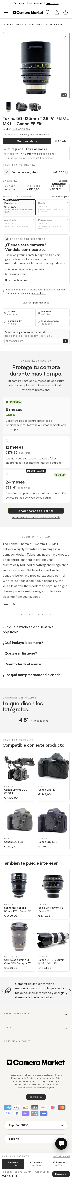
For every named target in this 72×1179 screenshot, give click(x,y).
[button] (65, 12)
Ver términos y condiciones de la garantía (36, 517)
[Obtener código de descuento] (65, 341)
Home (7, 24)
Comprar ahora (27, 141)
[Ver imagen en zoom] (64, 36)
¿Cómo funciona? (61, 1156)
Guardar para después (36, 302)
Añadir (62, 141)
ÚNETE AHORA (36, 1097)
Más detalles (63, 180)
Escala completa (61, 196)
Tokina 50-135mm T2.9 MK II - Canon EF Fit (38, 24)
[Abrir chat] (61, 1144)
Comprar (61, 1174)
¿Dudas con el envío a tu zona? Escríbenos (28, 158)
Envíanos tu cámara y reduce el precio (27, 134)
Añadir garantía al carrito (36, 511)
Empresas (52, 3)
